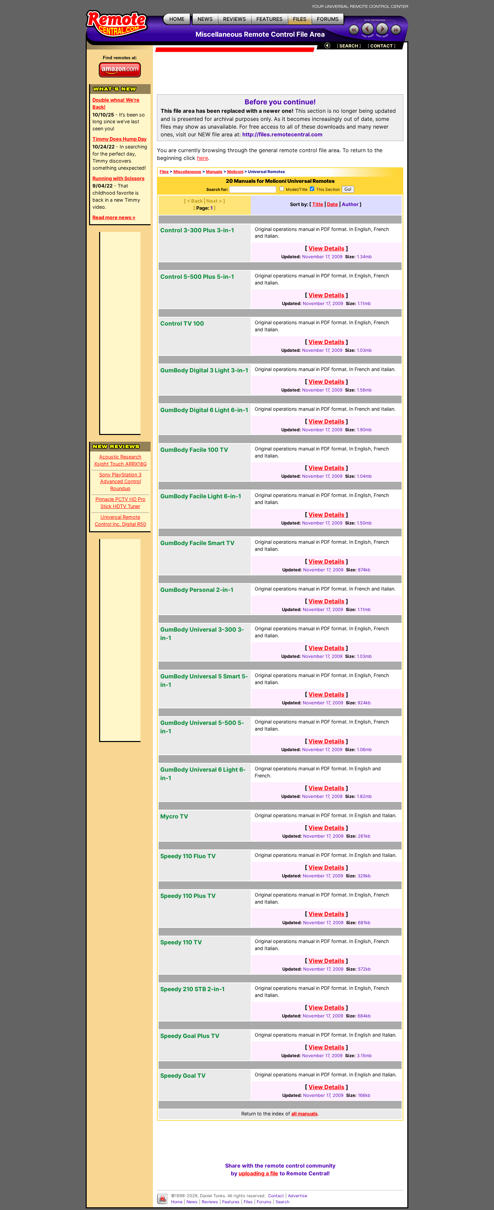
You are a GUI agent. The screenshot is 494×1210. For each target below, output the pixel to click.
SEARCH (348, 45)
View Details (326, 248)
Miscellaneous (187, 171)
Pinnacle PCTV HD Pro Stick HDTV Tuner (120, 502)
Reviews (210, 1201)
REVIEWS (234, 19)
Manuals (214, 171)
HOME (176, 19)
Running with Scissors (118, 178)
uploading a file (258, 1173)
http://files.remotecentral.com (282, 134)
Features (231, 1201)
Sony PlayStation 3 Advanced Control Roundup (120, 482)
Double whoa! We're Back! (115, 103)
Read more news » (113, 217)
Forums (264, 1201)
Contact (276, 1195)
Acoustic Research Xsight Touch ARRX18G (120, 460)
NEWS (205, 19)
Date (332, 204)
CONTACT (381, 45)
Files (164, 171)
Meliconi (235, 171)
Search (282, 1201)
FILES (299, 19)
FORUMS (328, 19)
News (192, 1201)
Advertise (297, 1195)
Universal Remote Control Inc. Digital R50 (120, 520)
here (202, 158)
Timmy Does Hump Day (119, 139)
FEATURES (269, 19)
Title (317, 204)
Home (176, 1201)
